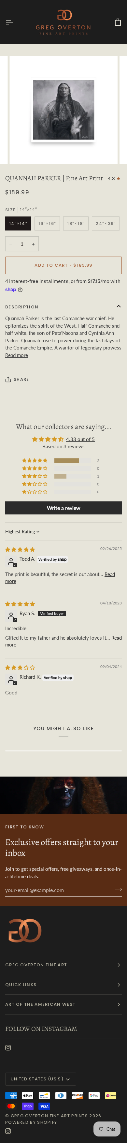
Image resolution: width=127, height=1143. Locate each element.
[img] (20, 549)
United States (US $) (37, 1079)
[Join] (116, 889)
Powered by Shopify (31, 1122)
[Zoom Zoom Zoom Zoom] (63, 110)
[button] (35, 460)
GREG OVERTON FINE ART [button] (36, 965)
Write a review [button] (63, 508)
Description (21, 307)
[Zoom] (21, 151)
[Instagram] (8, 1048)
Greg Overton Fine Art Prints (49, 1116)
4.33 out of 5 (80, 439)
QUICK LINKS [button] (20, 985)
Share (21, 379)
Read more (16, 355)
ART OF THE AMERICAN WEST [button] (40, 1004)
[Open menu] (15, 22)
